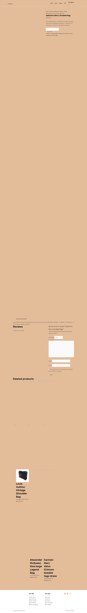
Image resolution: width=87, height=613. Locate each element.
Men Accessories (49, 602)
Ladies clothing (54, 33)
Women (60, 3)
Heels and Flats (32, 602)
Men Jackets (48, 604)
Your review (51, 339)
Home (51, 3)
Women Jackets (32, 600)
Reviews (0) (24, 318)
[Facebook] (65, 594)
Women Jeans (32, 597)
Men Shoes (47, 600)
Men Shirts (47, 599)
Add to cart (49, 31)
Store (56, 3)
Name (50, 361)
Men (65, 3)
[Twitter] (67, 594)
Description (18, 318)
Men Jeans (47, 597)
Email (50, 365)
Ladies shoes (62, 33)
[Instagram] (70, 594)
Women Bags (55, 35)
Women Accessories (54, 11)
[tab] (18, 319)
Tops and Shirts (32, 599)
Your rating (51, 337)
